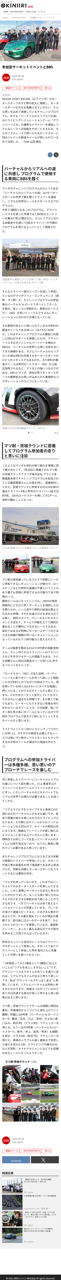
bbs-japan (17, 79)
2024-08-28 (18, 76)
